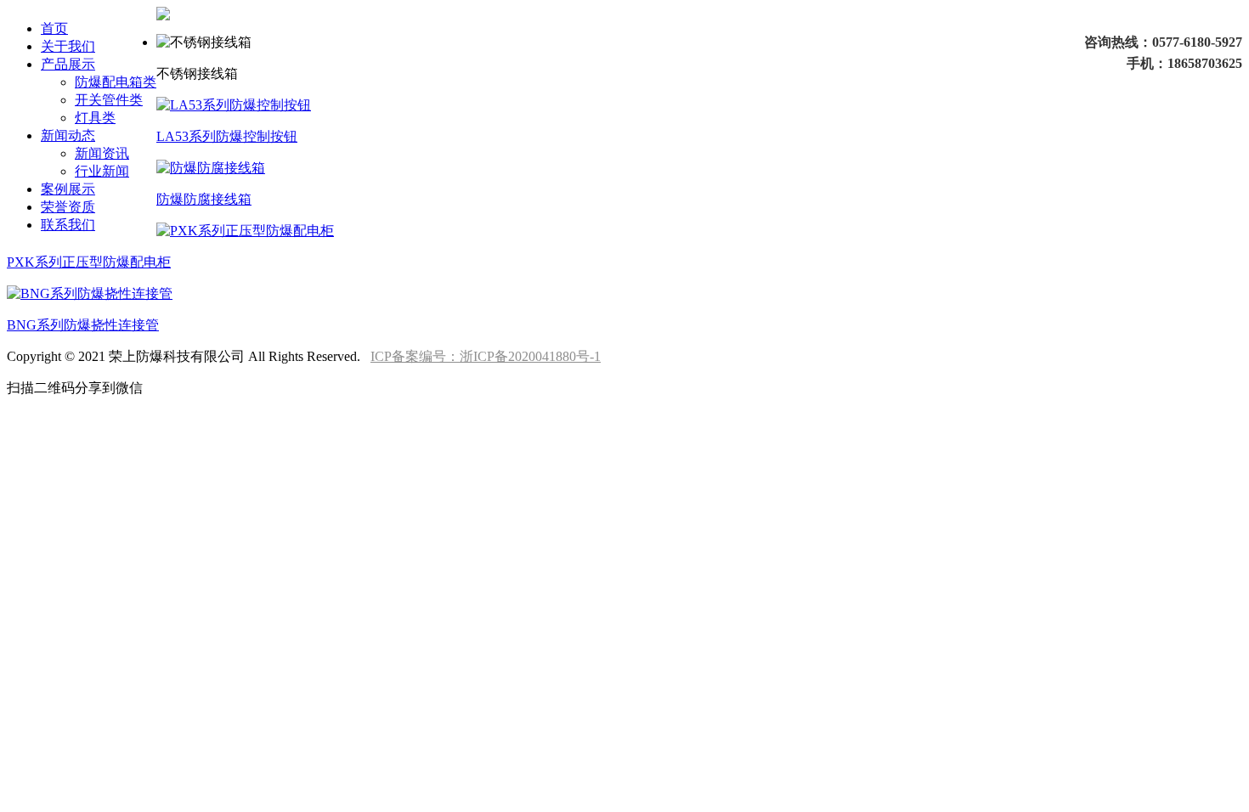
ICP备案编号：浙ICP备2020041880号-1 (485, 356)
